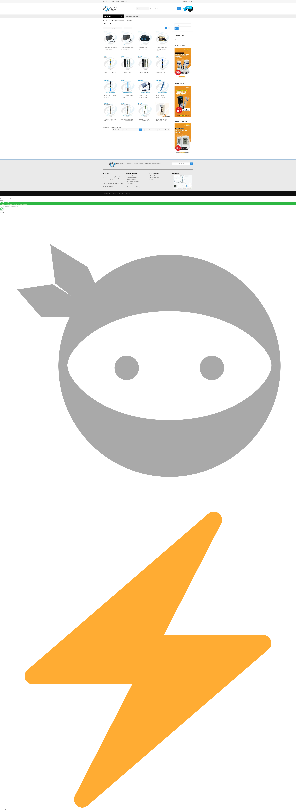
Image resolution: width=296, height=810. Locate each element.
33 (159, 129)
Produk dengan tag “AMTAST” (116, 20)
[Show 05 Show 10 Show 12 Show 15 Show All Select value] (128, 28)
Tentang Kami (129, 163)
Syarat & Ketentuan (148, 163)
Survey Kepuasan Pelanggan (134, 186)
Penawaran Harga (131, 179)
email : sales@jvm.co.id (121, 1)
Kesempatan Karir (154, 177)
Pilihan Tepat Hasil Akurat (187, 1)
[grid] (166, 28)
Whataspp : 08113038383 (108, 1)
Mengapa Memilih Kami (133, 181)
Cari (176, 28)
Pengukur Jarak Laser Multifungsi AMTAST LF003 (161, 49)
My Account (130, 175)
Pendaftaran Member (132, 177)
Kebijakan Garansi (138, 163)
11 (149, 129)
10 (146, 129)
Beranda (105, 20)
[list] (169, 28)
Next (166, 129)
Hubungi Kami (157, 163)
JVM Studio (130, 183)
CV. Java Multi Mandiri (114, 193)
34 (162, 129)
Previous (116, 129)
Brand (151, 179)
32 (155, 129)
